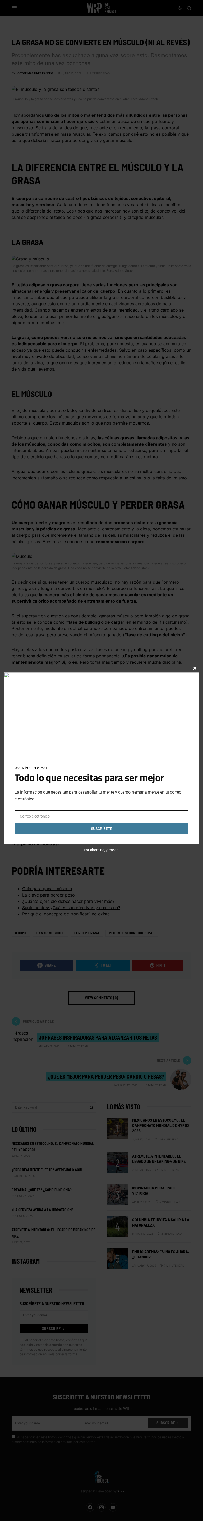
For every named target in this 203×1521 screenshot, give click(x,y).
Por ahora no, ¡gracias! (101, 850)
